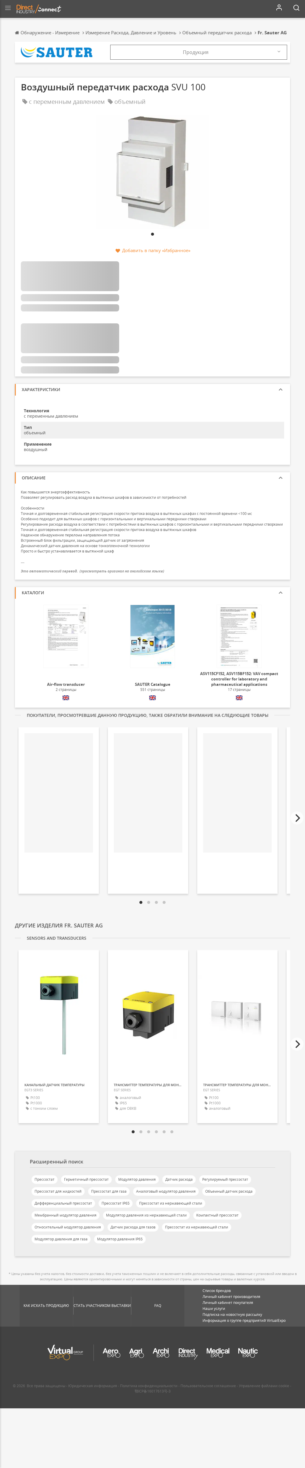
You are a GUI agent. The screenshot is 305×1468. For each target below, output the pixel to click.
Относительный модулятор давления (68, 1227)
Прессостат (45, 1179)
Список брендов (217, 1290)
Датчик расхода (179, 1179)
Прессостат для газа (109, 1191)
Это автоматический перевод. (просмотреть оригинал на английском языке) (92, 571)
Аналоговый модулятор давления (166, 1191)
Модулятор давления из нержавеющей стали (146, 1215)
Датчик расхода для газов (133, 1227)
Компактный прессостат (217, 1215)
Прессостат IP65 (116, 1203)
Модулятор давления (137, 1179)
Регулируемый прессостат (225, 1179)
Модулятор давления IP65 (120, 1239)
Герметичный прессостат (86, 1179)
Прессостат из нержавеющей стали (170, 1203)
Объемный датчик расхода (229, 1191)
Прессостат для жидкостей (58, 1191)
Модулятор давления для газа (61, 1239)
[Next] (297, 818)
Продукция (195, 52)
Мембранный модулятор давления (66, 1215)
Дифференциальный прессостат (63, 1203)
